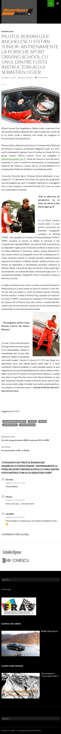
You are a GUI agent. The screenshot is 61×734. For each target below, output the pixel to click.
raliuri (43, 421)
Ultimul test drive (11, 623)
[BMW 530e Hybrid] (20, 643)
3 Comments (42, 78)
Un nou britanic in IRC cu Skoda (15, 449)
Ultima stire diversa (12, 666)
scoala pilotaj (10, 425)
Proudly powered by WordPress (29, 730)
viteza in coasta (27, 425)
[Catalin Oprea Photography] (11, 553)
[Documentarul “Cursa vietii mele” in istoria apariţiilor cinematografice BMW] (20, 685)
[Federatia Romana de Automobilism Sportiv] (18, 606)
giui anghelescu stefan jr (14, 421)
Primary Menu (57, 3)
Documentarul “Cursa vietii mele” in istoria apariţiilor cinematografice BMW (50, 674)
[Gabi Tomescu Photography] (15, 560)
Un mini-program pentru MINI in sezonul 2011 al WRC (25, 438)
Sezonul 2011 (7, 31)
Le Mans (32, 421)
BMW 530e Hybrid (49, 631)
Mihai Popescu (26, 78)
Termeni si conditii (8, 730)
